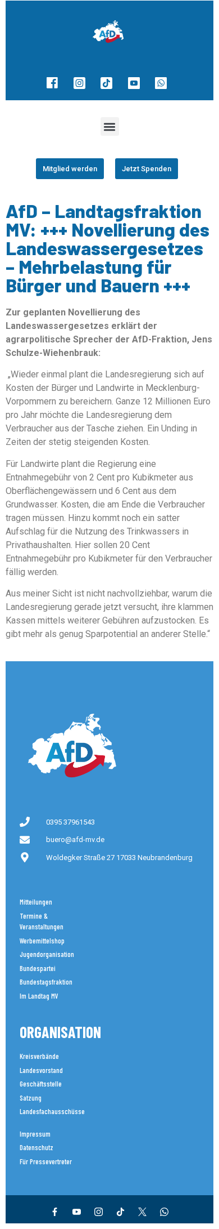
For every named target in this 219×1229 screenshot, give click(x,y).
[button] (110, 126)
